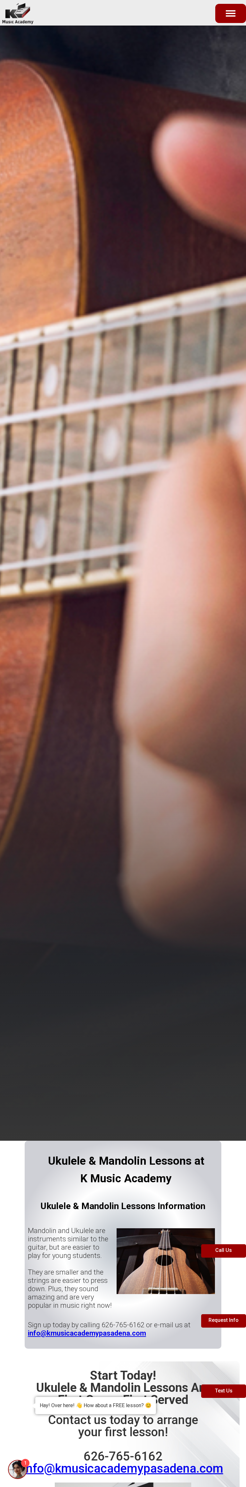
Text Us (224, 1391)
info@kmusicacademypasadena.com (123, 1468)
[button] (230, 13)
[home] (25, 12)
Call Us (223, 1250)
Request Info (224, 1320)
